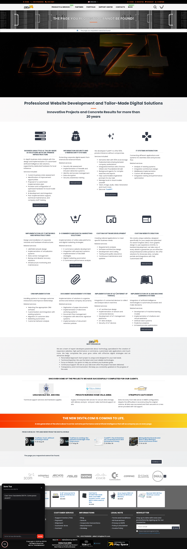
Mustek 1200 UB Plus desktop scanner (154, 494)
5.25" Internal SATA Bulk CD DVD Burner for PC (67, 495)
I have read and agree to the (149, 532)
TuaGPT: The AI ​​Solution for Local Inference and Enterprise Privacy (114, 439)
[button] (22, 476)
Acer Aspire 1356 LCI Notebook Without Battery (125, 495)
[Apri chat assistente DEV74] (5, 544)
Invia (40, 536)
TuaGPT (109, 189)
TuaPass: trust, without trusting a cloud (44, 438)
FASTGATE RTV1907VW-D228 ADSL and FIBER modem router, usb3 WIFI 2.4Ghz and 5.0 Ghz (97, 497)
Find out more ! (76, 183)
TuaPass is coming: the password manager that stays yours (79, 439)
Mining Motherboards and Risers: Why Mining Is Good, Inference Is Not (149, 439)
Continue (155, 462)
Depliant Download (40, 205)
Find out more (147, 264)
